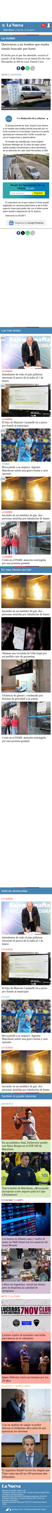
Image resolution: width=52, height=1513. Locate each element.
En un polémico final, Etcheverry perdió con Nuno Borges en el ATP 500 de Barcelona (25, 1146)
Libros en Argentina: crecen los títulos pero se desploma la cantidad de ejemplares (23, 1287)
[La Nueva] (16, 25)
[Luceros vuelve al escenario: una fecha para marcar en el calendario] (26, 1315)
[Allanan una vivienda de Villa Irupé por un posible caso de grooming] (26, 633)
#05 (3, 523)
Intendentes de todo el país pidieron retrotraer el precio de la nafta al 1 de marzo (22, 377)
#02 (3, 386)
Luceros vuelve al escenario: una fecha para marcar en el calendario (23, 1336)
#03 (3, 430)
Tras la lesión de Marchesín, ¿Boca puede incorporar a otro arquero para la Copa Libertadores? (25, 1191)
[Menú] (3, 25)
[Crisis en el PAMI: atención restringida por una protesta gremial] (26, 537)
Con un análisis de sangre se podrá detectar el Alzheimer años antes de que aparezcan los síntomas (24, 1428)
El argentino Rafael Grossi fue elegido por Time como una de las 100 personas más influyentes (26, 1473)
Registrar (38, 193)
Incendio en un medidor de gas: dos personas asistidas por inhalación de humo (26, 517)
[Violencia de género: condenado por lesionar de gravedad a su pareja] (26, 676)
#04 (3, 479)
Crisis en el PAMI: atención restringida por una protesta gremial (24, 561)
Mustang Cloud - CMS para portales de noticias (29, 1509)
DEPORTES (7, 1104)
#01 (3, 338)
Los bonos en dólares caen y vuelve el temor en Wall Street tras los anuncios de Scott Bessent (25, 1242)
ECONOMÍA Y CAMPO (12, 1200)
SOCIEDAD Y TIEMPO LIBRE (15, 1386)
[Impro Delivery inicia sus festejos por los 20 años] (26, 1357)
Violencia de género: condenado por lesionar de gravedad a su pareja (22, 697)
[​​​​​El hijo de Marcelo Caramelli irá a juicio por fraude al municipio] (26, 400)
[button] (18, 68)
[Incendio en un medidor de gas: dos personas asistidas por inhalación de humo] (26, 493)
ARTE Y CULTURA (10, 1296)
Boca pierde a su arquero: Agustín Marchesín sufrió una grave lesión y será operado (25, 470)
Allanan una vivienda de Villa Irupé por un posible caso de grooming (24, 655)
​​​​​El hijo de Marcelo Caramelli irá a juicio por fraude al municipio (24, 424)
